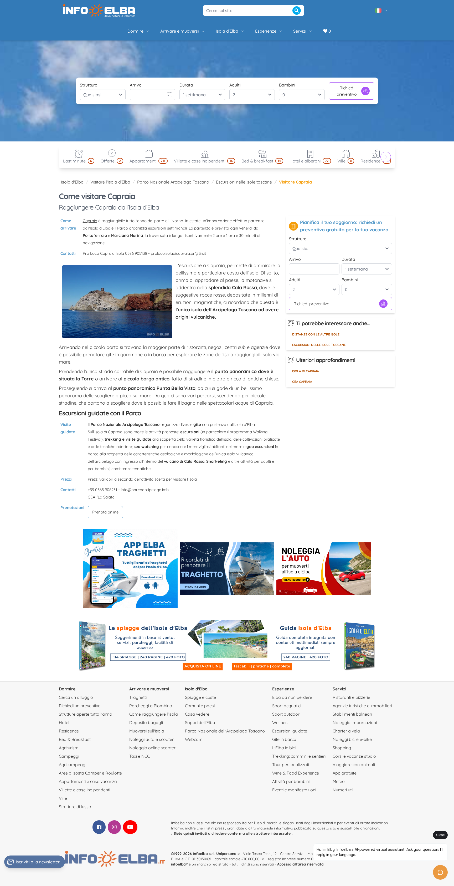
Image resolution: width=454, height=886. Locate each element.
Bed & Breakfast (75, 739)
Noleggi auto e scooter (151, 739)
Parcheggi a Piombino (150, 705)
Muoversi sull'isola (146, 731)
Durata (186, 85)
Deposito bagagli (146, 722)
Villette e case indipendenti (84, 789)
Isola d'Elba (227, 31)
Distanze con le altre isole (315, 334)
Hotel (64, 722)
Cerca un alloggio (76, 697)
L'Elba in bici (284, 747)
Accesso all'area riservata (300, 864)
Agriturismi (69, 747)
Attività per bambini (290, 781)
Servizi (299, 31)
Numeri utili (343, 789)
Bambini (287, 85)
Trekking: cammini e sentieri (299, 756)
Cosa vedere (197, 714)
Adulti (235, 85)
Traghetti (138, 697)
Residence (69, 731)
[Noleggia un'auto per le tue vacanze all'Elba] (323, 568)
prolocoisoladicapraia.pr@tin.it (178, 253)
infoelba (178, 864)
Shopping (342, 747)
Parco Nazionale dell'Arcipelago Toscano (225, 731)
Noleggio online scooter (152, 747)
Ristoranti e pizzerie (351, 697)
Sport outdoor (286, 714)
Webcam (194, 739)
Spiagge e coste (200, 697)
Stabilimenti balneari (352, 714)
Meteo (339, 781)
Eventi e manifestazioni (294, 789)
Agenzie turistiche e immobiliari (362, 705)
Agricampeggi (72, 764)
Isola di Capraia (305, 371)
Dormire (135, 31)
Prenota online (105, 512)
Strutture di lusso (75, 806)
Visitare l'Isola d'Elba (110, 182)
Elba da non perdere (292, 697)
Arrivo (136, 85)
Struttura (88, 85)
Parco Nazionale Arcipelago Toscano (173, 182)
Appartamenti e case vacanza (88, 781)
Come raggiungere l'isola (153, 714)
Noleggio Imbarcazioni (355, 722)
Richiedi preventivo (347, 91)
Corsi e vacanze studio (354, 756)
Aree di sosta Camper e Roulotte (90, 773)
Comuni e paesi (200, 705)
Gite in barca (284, 739)
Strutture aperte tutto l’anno (85, 714)
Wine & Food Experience (295, 773)
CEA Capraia (302, 382)
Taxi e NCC (139, 756)
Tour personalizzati (290, 764)
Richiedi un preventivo (80, 705)
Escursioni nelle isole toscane (244, 182)
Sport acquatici (286, 705)
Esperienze (265, 31)
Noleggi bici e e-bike (352, 739)
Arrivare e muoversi (179, 31)
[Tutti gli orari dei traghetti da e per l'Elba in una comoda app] (130, 568)
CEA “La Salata (101, 497)
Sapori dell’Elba (200, 722)
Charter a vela (346, 731)
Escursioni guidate (289, 731)
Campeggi (69, 756)
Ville (63, 798)
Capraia (90, 220)
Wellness (281, 722)
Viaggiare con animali (354, 764)
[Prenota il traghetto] (227, 568)
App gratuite (345, 773)
